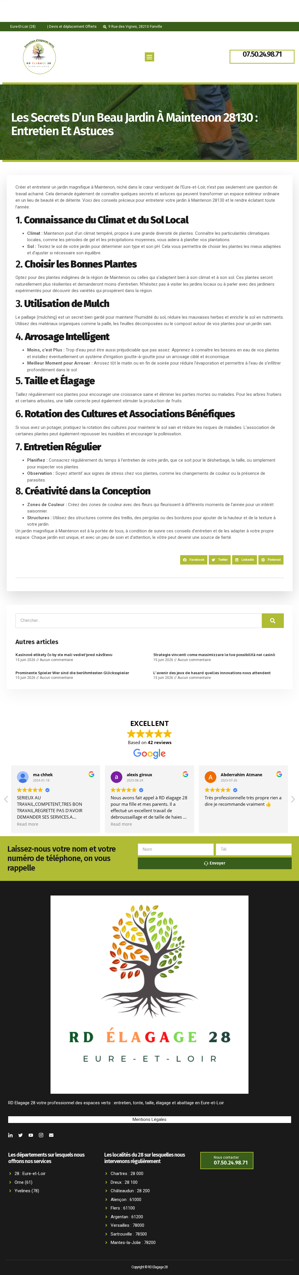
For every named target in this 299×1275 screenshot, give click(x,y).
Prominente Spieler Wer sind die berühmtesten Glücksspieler (72, 672)
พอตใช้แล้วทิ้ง (13, 21)
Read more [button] (27, 824)
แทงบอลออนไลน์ (32, 21)
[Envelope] (51, 1135)
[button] (149, 57)
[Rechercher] (273, 620)
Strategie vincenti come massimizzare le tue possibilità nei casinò (214, 654)
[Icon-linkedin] (10, 1135)
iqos (32, 7)
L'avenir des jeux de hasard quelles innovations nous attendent (212, 672)
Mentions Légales (149, 1119)
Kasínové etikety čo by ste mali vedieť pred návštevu (63, 654)
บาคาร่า (7, 21)
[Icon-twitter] (20, 1135)
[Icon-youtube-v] (31, 1135)
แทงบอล (46, 7)
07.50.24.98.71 (262, 54)
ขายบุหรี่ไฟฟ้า (13, 7)
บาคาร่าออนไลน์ (15, 14)
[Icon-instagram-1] (41, 1135)
